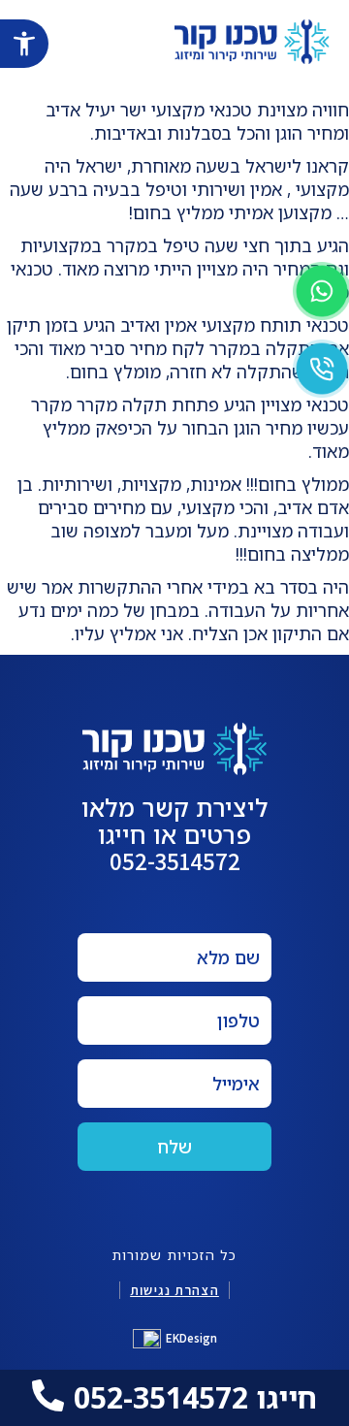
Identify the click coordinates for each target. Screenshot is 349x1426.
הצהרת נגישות (174, 1290)
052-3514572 (175, 861)
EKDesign (191, 1339)
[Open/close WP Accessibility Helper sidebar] (24, 43)
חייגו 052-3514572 (195, 1397)
